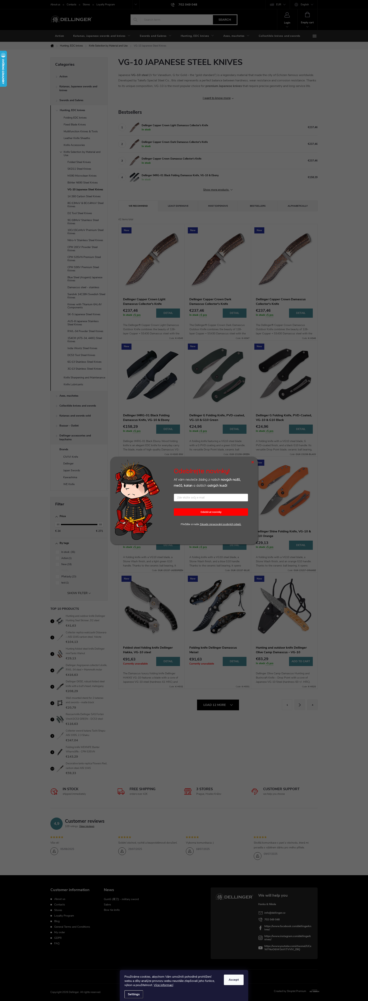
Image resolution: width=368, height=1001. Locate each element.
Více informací (163, 985)
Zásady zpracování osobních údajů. (220, 524)
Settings (134, 994)
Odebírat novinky (211, 512)
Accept (234, 980)
